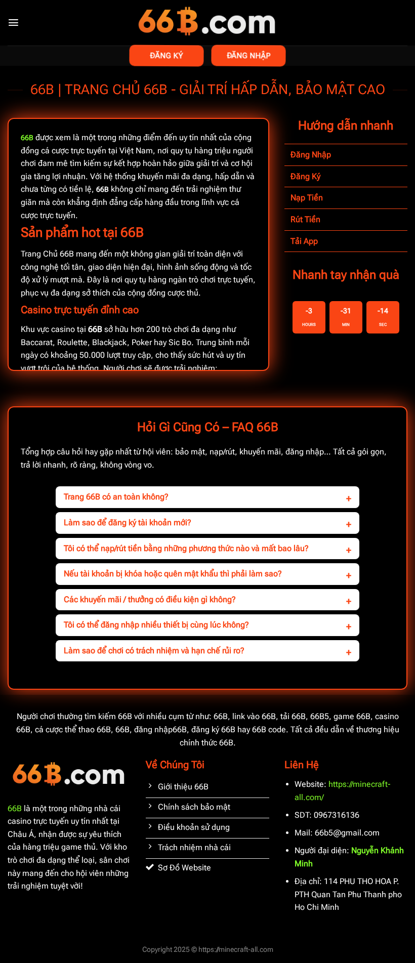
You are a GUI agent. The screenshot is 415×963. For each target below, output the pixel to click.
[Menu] (13, 22)
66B (15, 808)
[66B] (207, 23)
